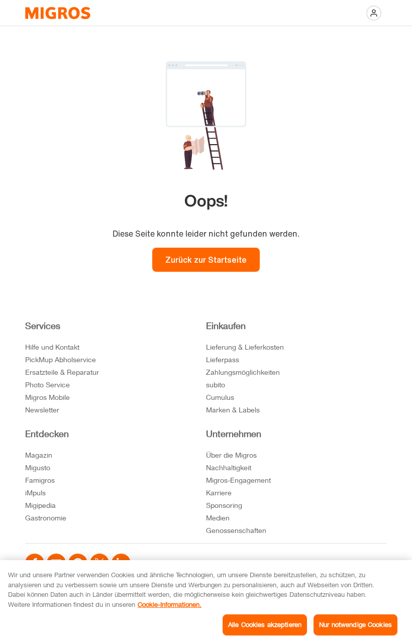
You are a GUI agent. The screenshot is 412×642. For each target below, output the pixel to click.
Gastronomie (45, 517)
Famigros (40, 480)
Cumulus (220, 397)
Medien (218, 517)
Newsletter (42, 409)
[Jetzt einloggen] (374, 13)
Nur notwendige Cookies (355, 624)
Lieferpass (222, 359)
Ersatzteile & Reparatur (62, 372)
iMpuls (35, 492)
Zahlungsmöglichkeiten (243, 372)
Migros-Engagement (238, 480)
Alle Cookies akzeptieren (264, 624)
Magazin (38, 455)
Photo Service (47, 384)
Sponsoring (224, 505)
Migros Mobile (47, 397)
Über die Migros (231, 455)
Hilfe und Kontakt (52, 347)
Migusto (37, 467)
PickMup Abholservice (60, 359)
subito (215, 384)
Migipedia (40, 505)
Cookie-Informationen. (169, 604)
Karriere (219, 492)
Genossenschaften (236, 530)
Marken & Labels (233, 409)
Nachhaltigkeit (228, 467)
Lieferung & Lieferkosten (245, 347)
